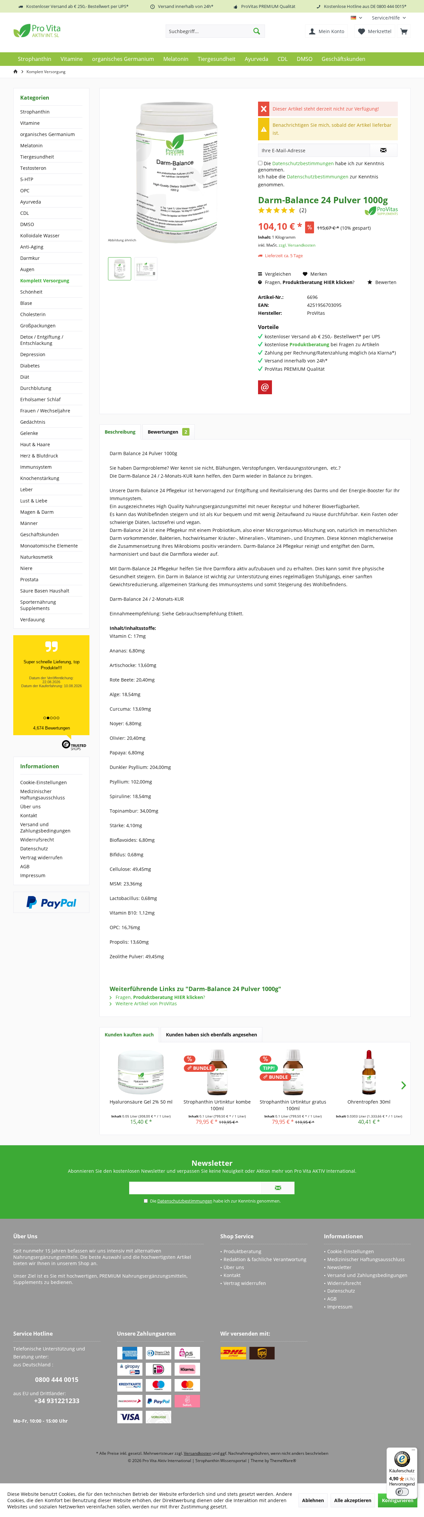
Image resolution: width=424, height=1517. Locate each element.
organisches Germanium (47, 134)
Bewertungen (167, 432)
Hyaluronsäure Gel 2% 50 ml (141, 1102)
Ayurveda (30, 202)
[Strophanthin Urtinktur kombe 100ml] (217, 1072)
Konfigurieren (397, 1500)
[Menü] (413, 1451)
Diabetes (30, 365)
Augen (27, 269)
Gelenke (29, 433)
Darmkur (30, 258)
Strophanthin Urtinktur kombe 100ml (217, 1105)
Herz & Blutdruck (39, 455)
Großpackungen (38, 325)
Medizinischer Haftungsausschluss (42, 794)
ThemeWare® (283, 1460)
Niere (26, 568)
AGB (24, 866)
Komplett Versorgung (44, 280)
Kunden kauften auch (129, 1034)
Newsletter (339, 1267)
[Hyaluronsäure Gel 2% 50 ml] (141, 1072)
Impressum (32, 875)
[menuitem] (389, 18)
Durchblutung (35, 388)
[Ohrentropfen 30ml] (369, 1072)
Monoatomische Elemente (49, 546)
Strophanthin (35, 112)
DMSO (27, 224)
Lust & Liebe (33, 501)
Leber (26, 489)
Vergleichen (277, 274)
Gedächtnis (32, 422)
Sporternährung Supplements (38, 605)
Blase (26, 303)
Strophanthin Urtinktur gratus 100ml (293, 1105)
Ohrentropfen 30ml (369, 1102)
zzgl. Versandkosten (297, 245)
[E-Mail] (265, 387)
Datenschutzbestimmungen (303, 163)
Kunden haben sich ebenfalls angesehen (211, 1034)
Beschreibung (120, 432)
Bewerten (385, 282)
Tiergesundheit (37, 157)
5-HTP (26, 179)
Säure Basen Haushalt (44, 591)
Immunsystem (36, 467)
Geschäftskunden (39, 534)
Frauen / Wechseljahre (45, 410)
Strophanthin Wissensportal (221, 1460)
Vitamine (30, 123)
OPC (24, 190)
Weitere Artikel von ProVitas (145, 1003)
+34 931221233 (57, 1401)
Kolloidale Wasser (40, 235)
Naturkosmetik (36, 557)
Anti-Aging (31, 247)
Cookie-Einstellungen (43, 782)
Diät (24, 377)
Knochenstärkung (39, 478)
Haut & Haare (35, 444)
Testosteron (33, 168)
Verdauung (32, 619)
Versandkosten (197, 1453)
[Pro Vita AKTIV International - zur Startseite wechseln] (61, 30)
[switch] (402, 1492)
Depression (32, 354)
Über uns (30, 806)
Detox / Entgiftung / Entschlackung (41, 340)
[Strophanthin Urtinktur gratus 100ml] (293, 1072)
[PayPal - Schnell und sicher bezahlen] (51, 902)
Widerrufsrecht (37, 839)
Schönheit (31, 292)
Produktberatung (242, 1251)
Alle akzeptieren (352, 1500)
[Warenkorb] (404, 31)
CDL (24, 213)
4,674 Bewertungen (51, 728)
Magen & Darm (37, 512)
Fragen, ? (309, 282)
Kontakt (28, 815)
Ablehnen (313, 1500)
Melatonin (31, 145)
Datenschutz (34, 848)
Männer (29, 523)
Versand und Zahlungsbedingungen (45, 827)
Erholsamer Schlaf (40, 399)
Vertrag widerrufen (41, 857)
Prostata (29, 579)
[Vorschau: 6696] (119, 268)
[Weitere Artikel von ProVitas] (381, 210)
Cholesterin (33, 314)
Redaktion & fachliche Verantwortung (265, 1259)
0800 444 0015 (57, 1379)
